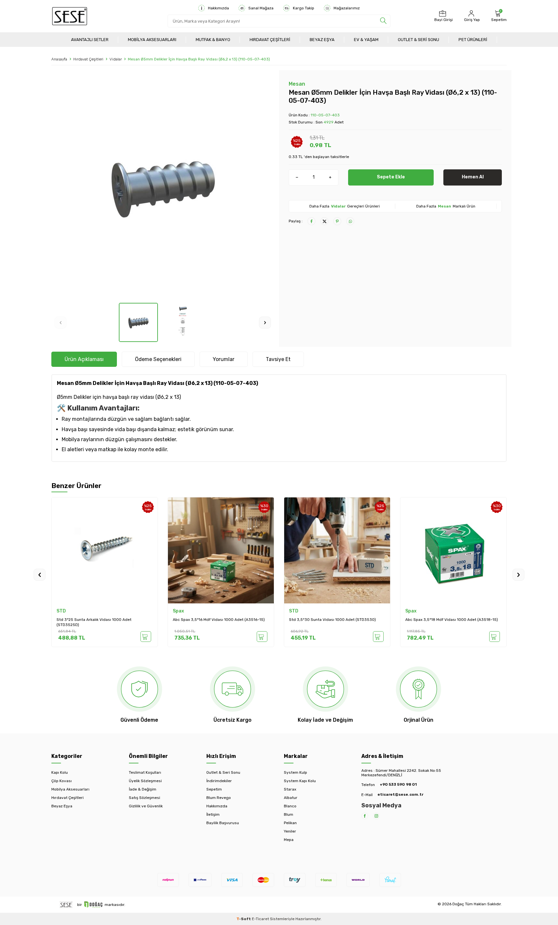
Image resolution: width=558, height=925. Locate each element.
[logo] (69, 16)
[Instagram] (376, 816)
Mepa (289, 839)
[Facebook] (364, 816)
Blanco (290, 806)
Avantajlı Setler (89, 39)
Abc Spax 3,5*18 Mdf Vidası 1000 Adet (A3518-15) (451, 619)
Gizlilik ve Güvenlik (146, 806)
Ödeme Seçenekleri (158, 359)
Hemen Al (473, 177)
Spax (178, 611)
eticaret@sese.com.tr (400, 794)
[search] (383, 21)
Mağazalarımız (347, 8)
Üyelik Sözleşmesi (145, 781)
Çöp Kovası (61, 781)
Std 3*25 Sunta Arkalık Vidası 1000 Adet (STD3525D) (94, 622)
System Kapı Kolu (300, 781)
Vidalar (115, 59)
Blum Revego (218, 797)
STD (61, 611)
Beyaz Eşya (322, 39)
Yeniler (290, 831)
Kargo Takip (303, 8)
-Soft (244, 919)
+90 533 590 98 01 (398, 784)
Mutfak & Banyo (213, 39)
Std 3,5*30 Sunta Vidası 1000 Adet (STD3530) (332, 619)
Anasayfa (59, 59)
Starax (290, 789)
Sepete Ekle (391, 177)
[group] (162, 186)
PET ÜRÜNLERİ (473, 39)
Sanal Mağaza (261, 8)
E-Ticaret (260, 919)
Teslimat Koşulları (145, 772)
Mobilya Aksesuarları (152, 39)
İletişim (213, 814)
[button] (61, 322)
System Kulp (295, 772)
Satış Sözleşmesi (144, 797)
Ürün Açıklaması (84, 359)
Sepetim (214, 789)
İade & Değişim (142, 789)
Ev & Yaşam (366, 39)
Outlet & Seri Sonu (418, 39)
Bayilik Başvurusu (222, 823)
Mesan (297, 84)
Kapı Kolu (59, 772)
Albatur (290, 797)
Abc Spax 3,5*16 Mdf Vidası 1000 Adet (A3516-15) (219, 619)
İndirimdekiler (219, 781)
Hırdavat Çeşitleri (270, 39)
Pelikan (290, 823)
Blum (288, 814)
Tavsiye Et (278, 359)
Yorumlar (223, 359)
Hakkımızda (218, 8)
